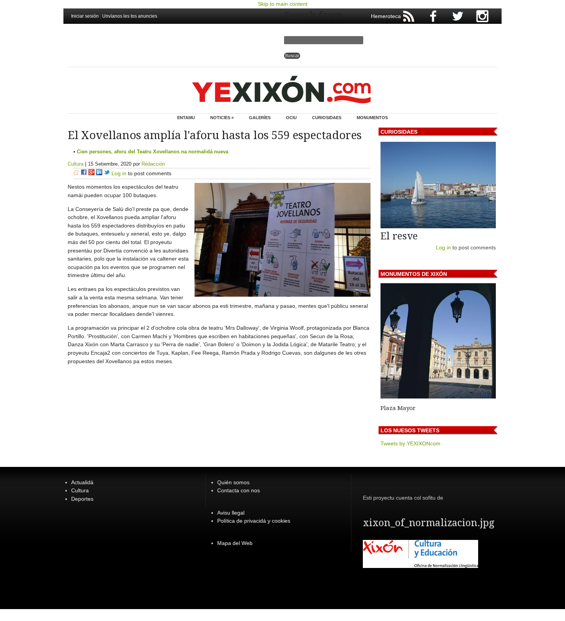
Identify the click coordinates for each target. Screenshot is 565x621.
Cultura (75, 164)
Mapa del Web (235, 543)
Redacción (153, 164)
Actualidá (82, 482)
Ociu (291, 117)
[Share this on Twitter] (107, 173)
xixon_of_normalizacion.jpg (428, 522)
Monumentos (372, 117)
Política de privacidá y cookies (253, 521)
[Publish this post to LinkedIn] (99, 173)
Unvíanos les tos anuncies (129, 16)
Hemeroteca (386, 16)
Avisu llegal (230, 513)
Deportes (82, 499)
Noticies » (222, 117)
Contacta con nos (238, 490)
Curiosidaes (326, 117)
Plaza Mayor (398, 408)
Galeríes (260, 117)
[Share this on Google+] (91, 173)
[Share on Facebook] (84, 173)
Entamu (186, 117)
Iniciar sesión (85, 16)
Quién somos (233, 482)
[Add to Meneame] (76, 173)
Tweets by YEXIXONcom (410, 443)
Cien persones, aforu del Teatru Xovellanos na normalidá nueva (152, 151)
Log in (118, 173)
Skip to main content (282, 4)
